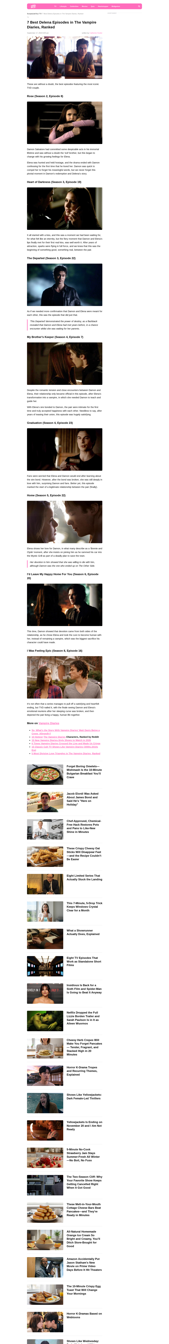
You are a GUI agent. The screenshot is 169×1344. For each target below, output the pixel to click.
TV (55, 6)
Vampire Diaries (49, 723)
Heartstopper (103, 6)
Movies (84, 6)
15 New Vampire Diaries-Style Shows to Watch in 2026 (61, 740)
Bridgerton (116, 6)
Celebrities (74, 6)
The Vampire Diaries (54, 737)
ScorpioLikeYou (32, 14)
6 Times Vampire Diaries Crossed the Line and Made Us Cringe (66, 743)
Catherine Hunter (96, 33)
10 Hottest (37, 737)
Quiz (93, 6)
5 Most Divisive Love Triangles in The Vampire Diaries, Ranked (66, 753)
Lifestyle (63, 6)
